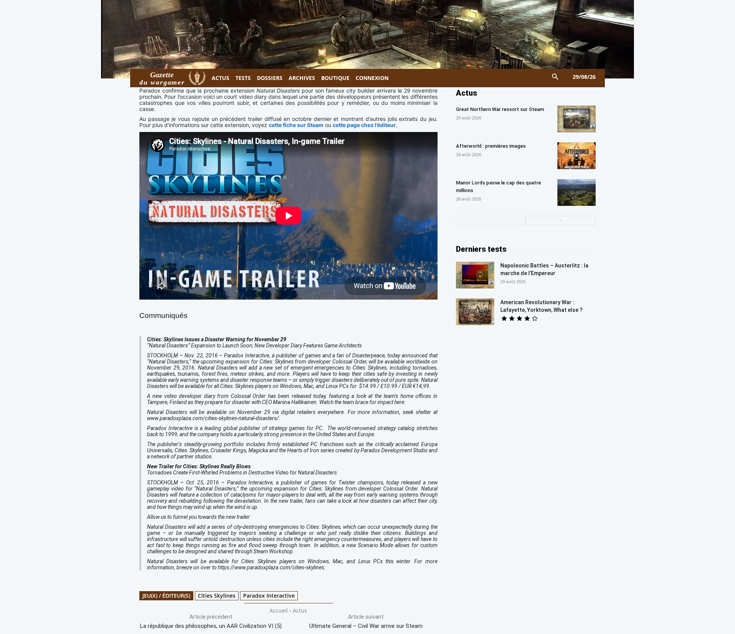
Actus (300, 610)
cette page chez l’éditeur (364, 125)
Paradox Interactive (269, 595)
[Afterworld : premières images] (576, 155)
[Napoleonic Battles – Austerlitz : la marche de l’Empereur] (475, 275)
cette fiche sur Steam (296, 125)
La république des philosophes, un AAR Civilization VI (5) (211, 626)
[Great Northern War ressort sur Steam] (576, 119)
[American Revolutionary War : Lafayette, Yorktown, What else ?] (475, 311)
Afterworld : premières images (491, 146)
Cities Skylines (216, 595)
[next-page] (561, 220)
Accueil (279, 610)
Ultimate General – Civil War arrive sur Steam (366, 626)
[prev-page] (491, 220)
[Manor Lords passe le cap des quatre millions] (576, 192)
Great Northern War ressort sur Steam (500, 109)
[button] (555, 77)
